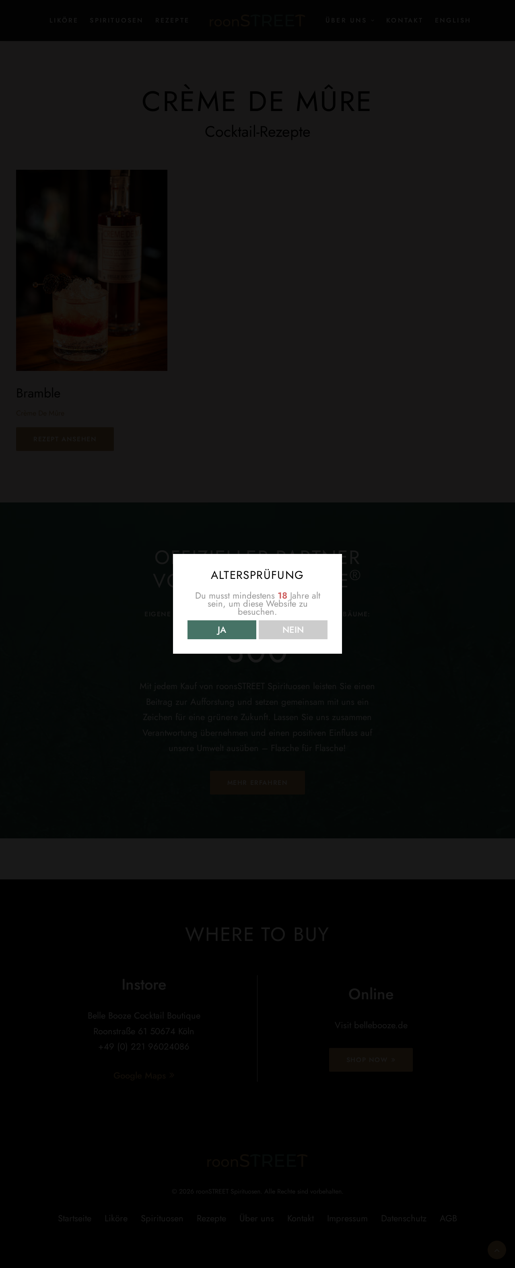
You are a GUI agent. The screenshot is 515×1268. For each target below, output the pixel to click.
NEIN (293, 629)
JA (222, 629)
